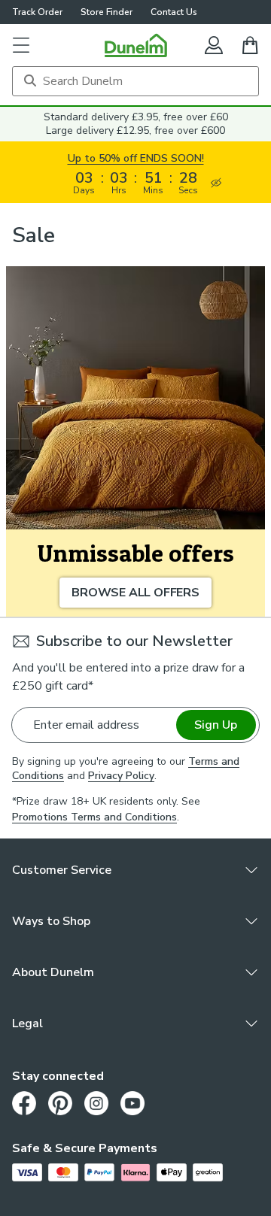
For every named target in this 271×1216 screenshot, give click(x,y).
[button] (21, 45)
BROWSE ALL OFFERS (135, 592)
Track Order (37, 12)
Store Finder (106, 12)
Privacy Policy (121, 776)
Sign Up (215, 725)
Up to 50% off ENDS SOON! (136, 158)
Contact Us (174, 12)
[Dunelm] (136, 45)
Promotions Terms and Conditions (94, 817)
